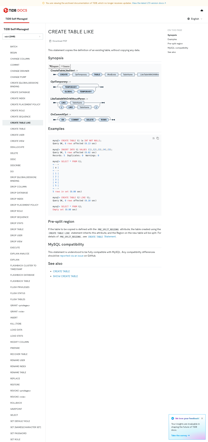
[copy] (158, 138)
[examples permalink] (67, 128)
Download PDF (60, 41)
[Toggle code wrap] (153, 138)
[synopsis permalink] (66, 58)
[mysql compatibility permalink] (86, 244)
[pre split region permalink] (77, 221)
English (195, 18)
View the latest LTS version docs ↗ (149, 3)
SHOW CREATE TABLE (65, 276)
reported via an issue (71, 255)
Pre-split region (175, 43)
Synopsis (172, 35)
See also (172, 52)
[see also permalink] (65, 263)
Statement (102, 236)
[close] (202, 418)
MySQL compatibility (178, 48)
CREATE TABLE (61, 271)
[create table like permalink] (96, 31)
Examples (172, 39)
